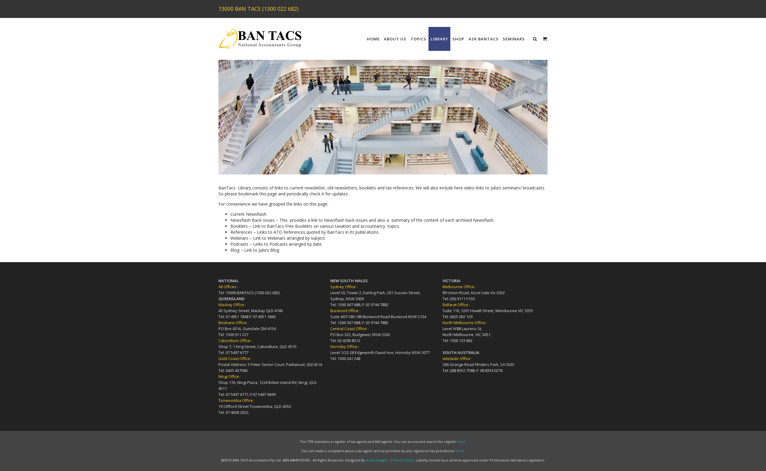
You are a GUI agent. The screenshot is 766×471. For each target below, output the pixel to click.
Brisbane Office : (233, 322)
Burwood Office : (345, 310)
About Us (395, 39)
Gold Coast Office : (235, 358)
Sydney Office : (344, 286)
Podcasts (239, 244)
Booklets (239, 226)
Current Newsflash (248, 214)
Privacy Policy (402, 460)
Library (439, 39)
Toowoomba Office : (236, 400)
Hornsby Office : (344, 346)
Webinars (240, 238)
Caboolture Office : (235, 340)
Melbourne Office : (459, 286)
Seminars (514, 39)
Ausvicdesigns (377, 460)
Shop (458, 39)
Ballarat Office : (456, 304)
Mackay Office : (232, 304)
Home (373, 39)
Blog (235, 250)
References (241, 232)
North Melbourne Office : (465, 322)
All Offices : (228, 286)
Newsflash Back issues (252, 220)
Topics (418, 39)
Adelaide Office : (457, 358)
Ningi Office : (229, 376)
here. (462, 441)
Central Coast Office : (349, 328)
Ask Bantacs (483, 39)
